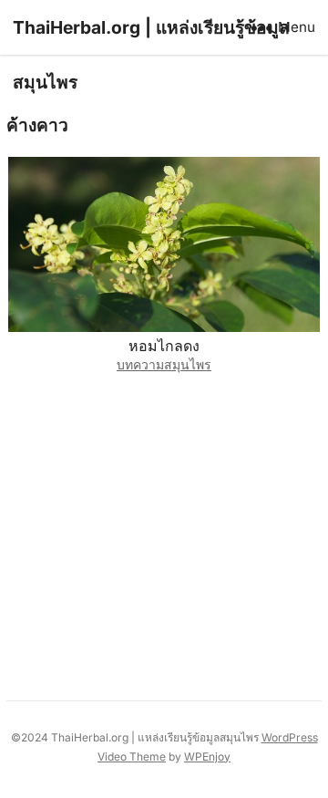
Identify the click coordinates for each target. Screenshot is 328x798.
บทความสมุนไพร (164, 364)
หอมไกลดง (164, 346)
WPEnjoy (207, 756)
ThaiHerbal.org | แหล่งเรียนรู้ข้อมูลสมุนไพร (151, 54)
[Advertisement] (164, 532)
